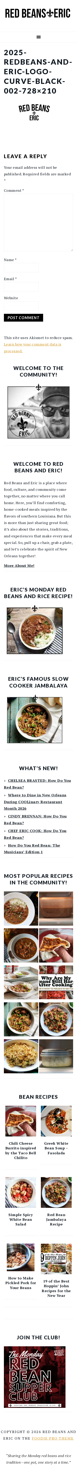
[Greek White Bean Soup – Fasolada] (56, 1121)
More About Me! (19, 565)
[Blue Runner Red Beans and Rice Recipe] (21, 983)
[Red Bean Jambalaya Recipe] (56, 1020)
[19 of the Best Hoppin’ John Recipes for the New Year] (56, 1259)
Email (10, 278)
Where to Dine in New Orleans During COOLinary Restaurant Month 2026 (35, 802)
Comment (14, 190)
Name (10, 259)
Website (11, 297)
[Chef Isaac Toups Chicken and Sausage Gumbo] (21, 946)
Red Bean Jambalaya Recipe (56, 1219)
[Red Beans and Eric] (38, 26)
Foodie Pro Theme (53, 1438)
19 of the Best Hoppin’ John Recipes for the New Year (56, 1288)
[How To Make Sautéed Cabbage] (21, 1057)
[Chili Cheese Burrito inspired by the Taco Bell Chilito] (56, 946)
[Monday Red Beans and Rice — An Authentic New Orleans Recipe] (21, 909)
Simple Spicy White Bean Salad (20, 1219)
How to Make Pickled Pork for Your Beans (20, 1283)
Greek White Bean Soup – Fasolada (56, 1148)
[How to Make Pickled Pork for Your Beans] (21, 1257)
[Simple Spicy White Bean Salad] (21, 1192)
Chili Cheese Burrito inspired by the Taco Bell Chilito (20, 1150)
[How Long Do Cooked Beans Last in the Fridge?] (56, 909)
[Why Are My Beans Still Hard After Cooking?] (56, 983)
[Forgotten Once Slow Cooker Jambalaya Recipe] (21, 1020)
